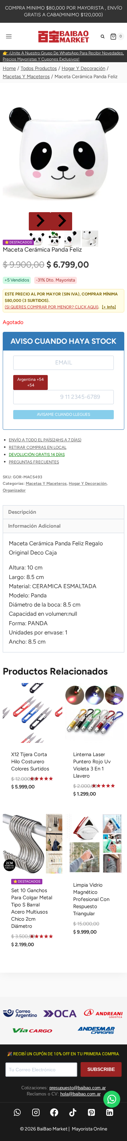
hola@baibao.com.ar (80, 1093)
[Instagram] (36, 1112)
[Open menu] (9, 36)
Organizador (14, 490)
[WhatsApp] (17, 1112)
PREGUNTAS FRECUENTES (34, 462)
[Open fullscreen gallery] (117, 203)
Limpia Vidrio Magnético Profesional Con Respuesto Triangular (91, 899)
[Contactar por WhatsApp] (111, 1099)
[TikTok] (73, 1112)
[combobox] (30, 382)
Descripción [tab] (22, 512)
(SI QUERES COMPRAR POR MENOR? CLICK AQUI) (51, 307)
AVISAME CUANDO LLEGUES (63, 414)
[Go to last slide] (39, 221)
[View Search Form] (103, 36)
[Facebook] (54, 1112)
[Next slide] (61, 221)
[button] (37, 239)
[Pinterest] (91, 1112)
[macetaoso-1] (63, 149)
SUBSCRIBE (101, 1069)
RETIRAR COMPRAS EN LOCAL (37, 447)
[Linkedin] (110, 1112)
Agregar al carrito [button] (32, 810)
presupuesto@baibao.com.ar (77, 1087)
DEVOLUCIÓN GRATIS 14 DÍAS (37, 454)
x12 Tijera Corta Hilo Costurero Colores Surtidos (30, 761)
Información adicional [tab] (34, 526)
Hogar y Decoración (88, 483)
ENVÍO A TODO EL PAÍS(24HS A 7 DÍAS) (45, 440)
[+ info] (109, 307)
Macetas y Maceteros (46, 483)
